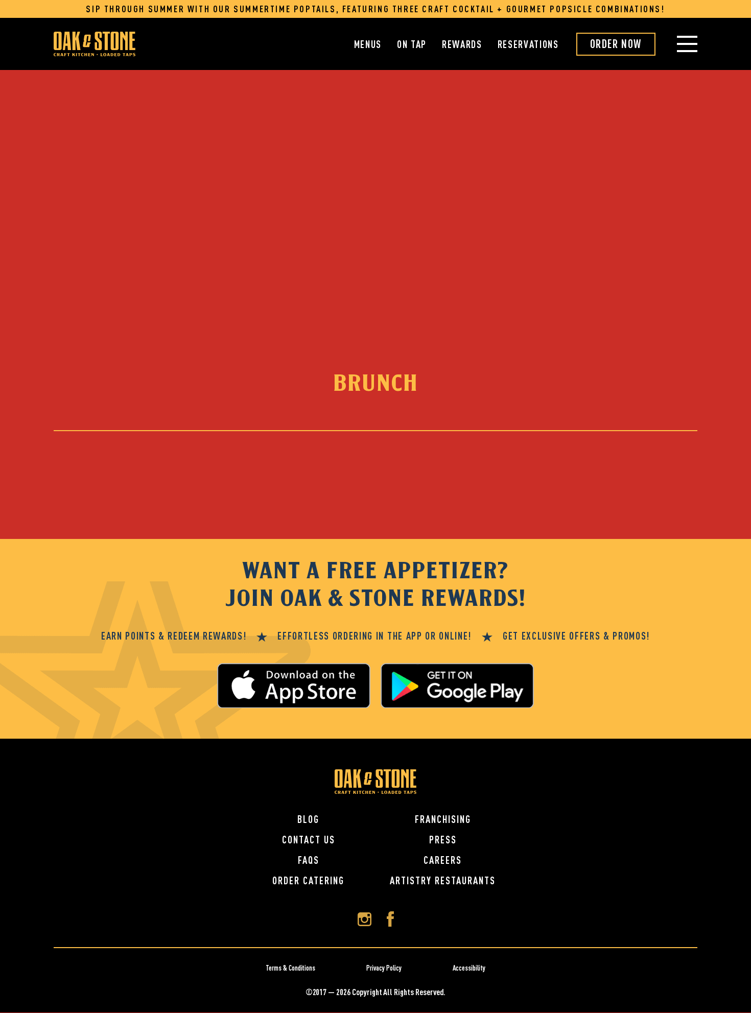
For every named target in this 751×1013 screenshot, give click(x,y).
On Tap (412, 44)
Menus (368, 44)
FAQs (308, 860)
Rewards (462, 44)
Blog (308, 819)
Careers (443, 860)
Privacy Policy (383, 968)
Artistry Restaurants (443, 880)
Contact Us (308, 839)
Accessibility (469, 968)
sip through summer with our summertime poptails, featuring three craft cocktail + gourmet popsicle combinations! (375, 9)
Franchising (443, 819)
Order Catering (308, 880)
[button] (676, 44)
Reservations (528, 44)
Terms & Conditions (290, 968)
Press (443, 839)
